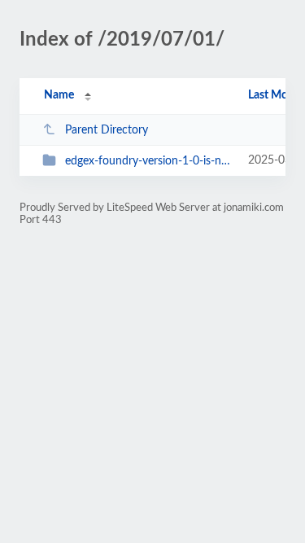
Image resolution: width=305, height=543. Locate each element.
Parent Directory (106, 130)
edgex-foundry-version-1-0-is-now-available (149, 161)
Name (59, 95)
